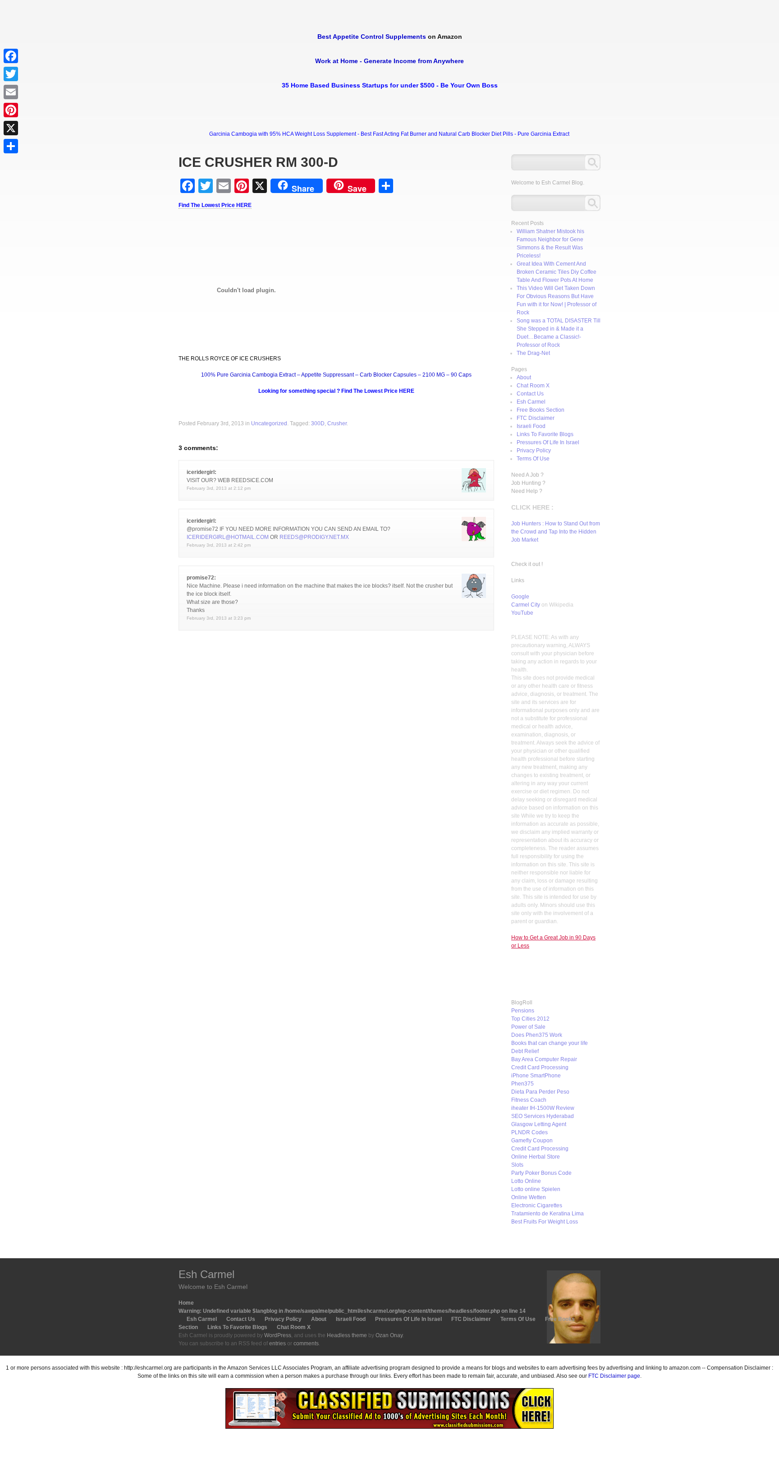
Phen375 (522, 1084)
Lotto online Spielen (535, 1189)
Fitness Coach (528, 1100)
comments (306, 1343)
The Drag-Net (533, 353)
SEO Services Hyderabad (542, 1116)
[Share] (11, 146)
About (524, 377)
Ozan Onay (389, 1335)
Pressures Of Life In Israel (548, 442)
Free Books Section (540, 410)
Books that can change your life (549, 1043)
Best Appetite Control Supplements (371, 36)
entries (277, 1343)
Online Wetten (528, 1197)
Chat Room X (533, 385)
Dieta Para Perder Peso (540, 1092)
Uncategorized (269, 423)
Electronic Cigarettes (536, 1205)
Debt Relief (525, 1051)
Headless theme (347, 1335)
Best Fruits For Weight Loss (544, 1222)
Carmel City (525, 605)
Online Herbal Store (535, 1157)
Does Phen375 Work (536, 1035)
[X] (11, 128)
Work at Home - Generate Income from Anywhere (389, 60)
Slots (517, 1165)
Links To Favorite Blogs (545, 434)
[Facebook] (11, 56)
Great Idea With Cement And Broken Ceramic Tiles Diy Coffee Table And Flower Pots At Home (556, 272)
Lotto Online (526, 1181)
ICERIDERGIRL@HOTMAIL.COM (228, 537)
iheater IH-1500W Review (542, 1108)
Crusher (337, 423)
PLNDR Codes (529, 1132)
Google (520, 596)
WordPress (277, 1335)
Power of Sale (528, 1027)
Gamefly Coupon (532, 1140)
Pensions (522, 1010)
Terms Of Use (533, 458)
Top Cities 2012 (530, 1019)
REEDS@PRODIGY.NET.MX (314, 537)
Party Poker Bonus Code (541, 1173)
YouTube (522, 613)
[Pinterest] (11, 110)
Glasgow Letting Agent (538, 1124)
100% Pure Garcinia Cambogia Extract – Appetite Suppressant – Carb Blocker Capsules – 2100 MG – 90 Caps (336, 375)
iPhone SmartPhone (536, 1075)
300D (318, 423)
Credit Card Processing (539, 1067)
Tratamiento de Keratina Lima (547, 1213)
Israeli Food (531, 426)
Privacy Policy (534, 450)
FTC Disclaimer (535, 418)
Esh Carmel (531, 402)
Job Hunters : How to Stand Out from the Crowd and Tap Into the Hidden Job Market (555, 531)
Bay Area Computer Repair (544, 1059)
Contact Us (530, 394)
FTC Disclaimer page (614, 1376)
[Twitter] (11, 74)
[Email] (11, 92)
